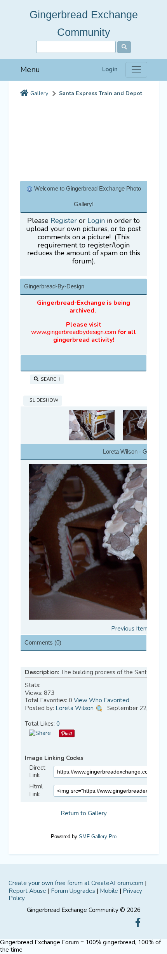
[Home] (24, 93)
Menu (30, 69)
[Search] (124, 47)
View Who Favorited (101, 700)
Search (49, 379)
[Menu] (136, 70)
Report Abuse (27, 891)
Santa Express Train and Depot (100, 93)
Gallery (39, 93)
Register (63, 220)
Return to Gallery (84, 813)
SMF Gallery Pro (98, 836)
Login (110, 69)
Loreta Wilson (75, 708)
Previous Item (129, 628)
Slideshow (42, 400)
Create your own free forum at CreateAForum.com (76, 883)
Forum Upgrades (73, 891)
